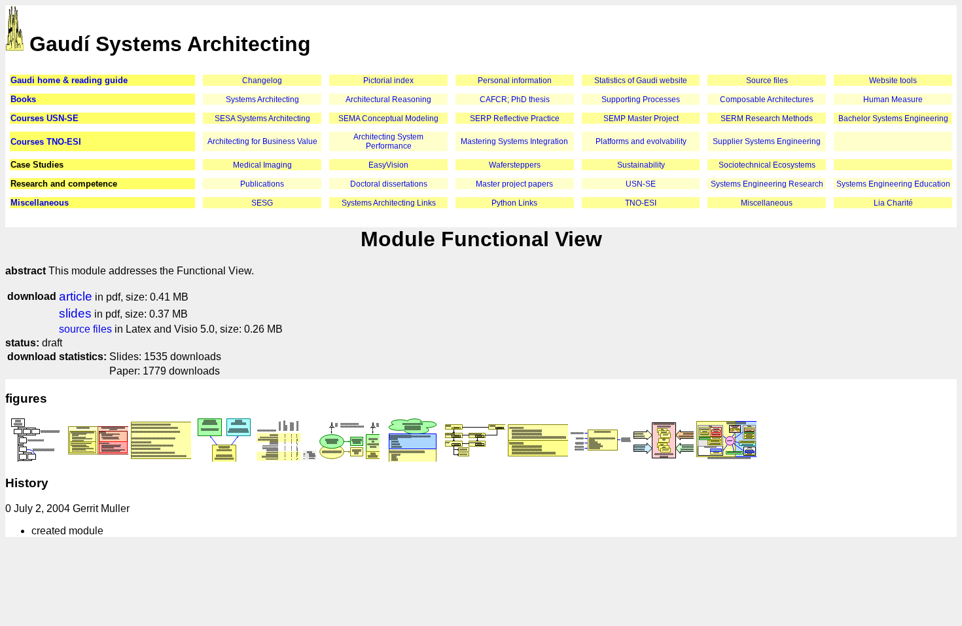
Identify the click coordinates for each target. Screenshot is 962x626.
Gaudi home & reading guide (69, 80)
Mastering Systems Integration (514, 141)
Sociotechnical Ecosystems (767, 165)
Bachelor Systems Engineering (893, 118)
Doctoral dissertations (388, 184)
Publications (262, 184)
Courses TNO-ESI (45, 142)
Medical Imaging (262, 165)
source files (85, 329)
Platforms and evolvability (641, 141)
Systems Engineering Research (767, 184)
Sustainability (641, 165)
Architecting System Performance (388, 141)
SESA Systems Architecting (262, 118)
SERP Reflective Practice (515, 118)
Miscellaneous (39, 203)
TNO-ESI (640, 203)
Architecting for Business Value (262, 141)
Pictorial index (388, 80)
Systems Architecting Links (389, 203)
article (75, 296)
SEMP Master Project (641, 118)
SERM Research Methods (767, 118)
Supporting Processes (640, 99)
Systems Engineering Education (893, 184)
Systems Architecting (262, 99)
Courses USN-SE (44, 118)
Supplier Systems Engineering (767, 141)
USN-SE (641, 184)
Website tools (893, 80)
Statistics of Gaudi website (640, 80)
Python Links (514, 203)
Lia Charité (893, 203)
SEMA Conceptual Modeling (388, 118)
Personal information (515, 80)
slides (75, 313)
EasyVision (388, 165)
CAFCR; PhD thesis (515, 99)
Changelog (262, 80)
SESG (262, 203)
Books (23, 99)
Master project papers (514, 184)
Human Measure (893, 99)
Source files (767, 80)
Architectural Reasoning (388, 99)
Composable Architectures (766, 99)
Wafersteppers (515, 165)
